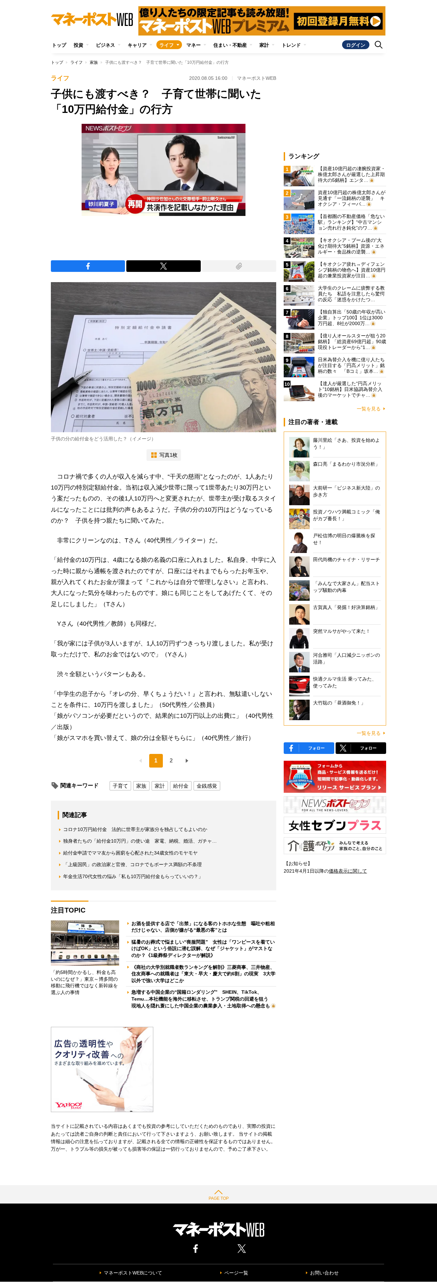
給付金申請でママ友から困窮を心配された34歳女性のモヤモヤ (130, 853)
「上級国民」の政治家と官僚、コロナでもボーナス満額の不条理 (132, 864)
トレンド (291, 45)
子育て (120, 786)
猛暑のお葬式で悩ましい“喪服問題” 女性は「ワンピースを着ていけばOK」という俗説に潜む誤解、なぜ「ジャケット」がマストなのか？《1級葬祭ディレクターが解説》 (203, 948)
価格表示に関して (348, 871)
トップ (59, 45)
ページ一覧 (236, 1272)
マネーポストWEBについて (133, 1272)
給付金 (180, 786)
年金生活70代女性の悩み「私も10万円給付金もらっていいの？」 (133, 876)
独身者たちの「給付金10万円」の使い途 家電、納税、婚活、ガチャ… (140, 841)
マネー (193, 45)
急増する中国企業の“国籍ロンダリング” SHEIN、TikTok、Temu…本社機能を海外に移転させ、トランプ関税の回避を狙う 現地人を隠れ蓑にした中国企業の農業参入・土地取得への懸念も (202, 998)
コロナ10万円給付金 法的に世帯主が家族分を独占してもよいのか (135, 829)
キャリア (137, 45)
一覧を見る (369, 408)
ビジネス (105, 45)
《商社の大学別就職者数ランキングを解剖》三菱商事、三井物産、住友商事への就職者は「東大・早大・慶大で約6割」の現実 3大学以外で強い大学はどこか (203, 973)
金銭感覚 (207, 786)
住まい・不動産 (230, 45)
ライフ (166, 45)
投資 (78, 45)
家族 (94, 62)
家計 (264, 45)
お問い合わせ (324, 1272)
